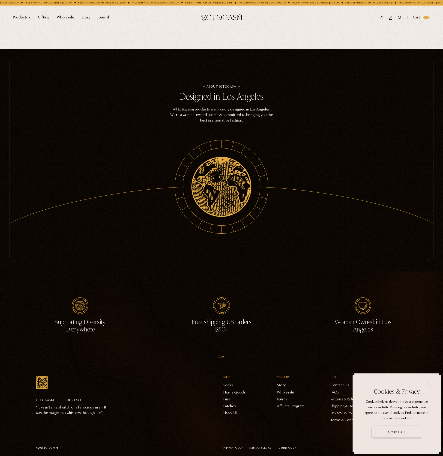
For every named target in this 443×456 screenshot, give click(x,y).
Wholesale (285, 392)
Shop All (230, 413)
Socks (228, 385)
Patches (229, 406)
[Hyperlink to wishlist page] (381, 18)
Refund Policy (286, 448)
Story (281, 385)
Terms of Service (259, 448)
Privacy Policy (233, 448)
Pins (226, 399)
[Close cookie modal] (432, 383)
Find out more (415, 413)
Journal (282, 399)
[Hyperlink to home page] (221, 17)
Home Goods (234, 392)
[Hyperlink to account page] (390, 18)
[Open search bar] (400, 18)
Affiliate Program (291, 406)
